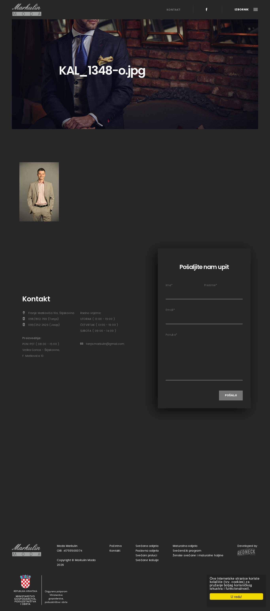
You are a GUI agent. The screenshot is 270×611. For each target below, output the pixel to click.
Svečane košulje (147, 560)
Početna (115, 546)
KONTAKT (173, 10)
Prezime (210, 285)
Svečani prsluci (146, 555)
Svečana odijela (147, 546)
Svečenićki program (187, 550)
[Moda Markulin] (27, 10)
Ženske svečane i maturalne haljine (198, 555)
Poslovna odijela (147, 550)
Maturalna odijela (185, 546)
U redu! (236, 596)
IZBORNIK (242, 9)
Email (170, 310)
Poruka (171, 335)
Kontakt (115, 550)
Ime (169, 285)
